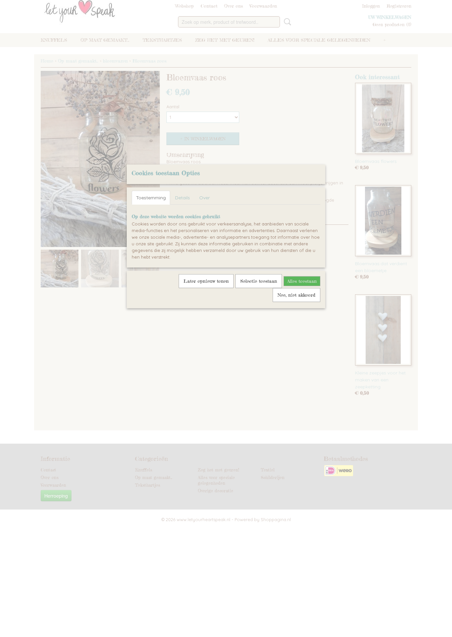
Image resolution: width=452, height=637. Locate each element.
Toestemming (151, 198)
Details (182, 198)
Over (204, 198)
